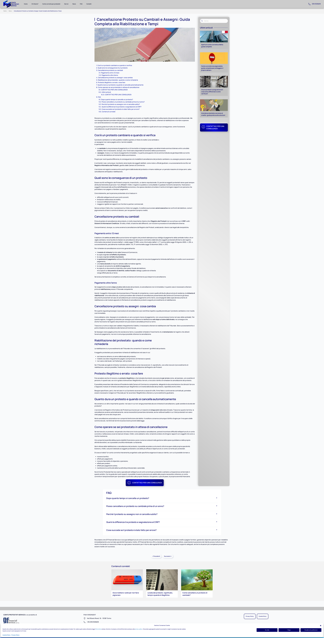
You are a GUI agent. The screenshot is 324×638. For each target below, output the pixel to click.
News (74, 4)
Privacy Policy (15, 635)
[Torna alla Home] (12, 4)
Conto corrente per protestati (51, 4)
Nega (289, 630)
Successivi (167, 556)
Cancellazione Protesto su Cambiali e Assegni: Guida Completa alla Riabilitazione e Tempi (38, 11)
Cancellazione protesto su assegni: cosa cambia (115, 78)
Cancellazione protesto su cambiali (110, 70)
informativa (98, 629)
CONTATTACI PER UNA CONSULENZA (114, 90)
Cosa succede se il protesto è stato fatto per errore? (121, 109)
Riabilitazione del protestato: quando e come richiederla (118, 80)
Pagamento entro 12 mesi (110, 73)
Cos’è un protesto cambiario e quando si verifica (114, 65)
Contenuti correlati (108, 112)
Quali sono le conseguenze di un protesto (113, 68)
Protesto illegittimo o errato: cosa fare (111, 82)
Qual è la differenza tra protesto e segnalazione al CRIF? (121, 107)
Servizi (66, 4)
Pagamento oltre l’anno (110, 75)
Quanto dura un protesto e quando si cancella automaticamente (120, 85)
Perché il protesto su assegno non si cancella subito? (121, 104)
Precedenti (156, 556)
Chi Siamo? (35, 4)
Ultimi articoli (106, 92)
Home (26, 4)
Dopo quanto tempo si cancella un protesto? (117, 99)
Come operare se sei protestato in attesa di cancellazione (118, 87)
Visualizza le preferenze (311, 630)
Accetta (267, 630)
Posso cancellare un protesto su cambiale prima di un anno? (123, 102)
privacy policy (138, 629)
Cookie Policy (7, 635)
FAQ (81, 4)
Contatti (88, 4)
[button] (320, 625)
